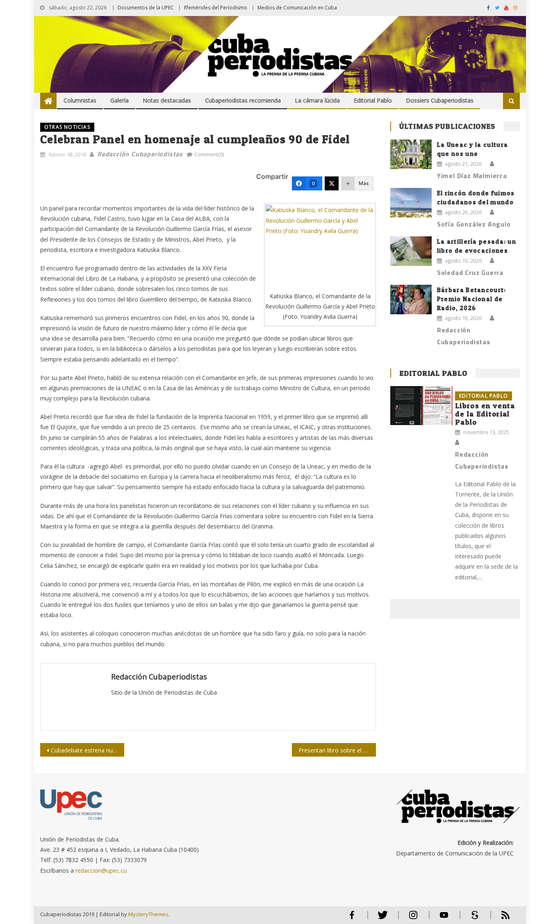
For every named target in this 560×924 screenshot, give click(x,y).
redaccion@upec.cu (101, 870)
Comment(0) (209, 154)
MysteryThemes (148, 914)
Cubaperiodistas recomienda (243, 100)
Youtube (444, 918)
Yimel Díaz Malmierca (472, 176)
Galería (119, 100)
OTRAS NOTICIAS (67, 127)
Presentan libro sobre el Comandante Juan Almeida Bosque (337, 750)
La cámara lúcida (317, 100)
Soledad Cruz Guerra (470, 272)
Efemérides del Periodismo (215, 7)
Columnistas (80, 100)
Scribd (472, 918)
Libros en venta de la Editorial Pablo (485, 413)
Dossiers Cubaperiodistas (439, 100)
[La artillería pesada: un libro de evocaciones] (411, 251)
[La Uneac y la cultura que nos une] (411, 154)
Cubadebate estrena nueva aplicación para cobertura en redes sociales (87, 750)
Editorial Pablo (373, 100)
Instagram (413, 918)
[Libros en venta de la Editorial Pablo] (421, 405)
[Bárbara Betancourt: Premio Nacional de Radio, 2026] (411, 299)
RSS (500, 918)
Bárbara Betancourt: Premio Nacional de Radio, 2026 (471, 299)
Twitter (380, 918)
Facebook (351, 918)
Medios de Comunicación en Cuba (297, 7)
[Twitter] (332, 183)
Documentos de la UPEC (146, 7)
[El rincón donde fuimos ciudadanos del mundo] (411, 202)
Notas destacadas (167, 100)
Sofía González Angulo (474, 224)
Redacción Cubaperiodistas (140, 154)
